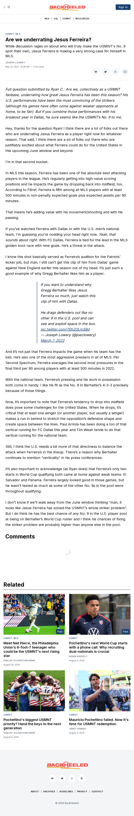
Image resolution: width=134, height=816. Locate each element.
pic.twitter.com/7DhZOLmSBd (65, 329)
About (35, 791)
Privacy (82, 791)
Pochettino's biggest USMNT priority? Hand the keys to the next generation (32, 724)
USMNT (66, 18)
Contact (97, 791)
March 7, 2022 (52, 340)
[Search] (9, 7)
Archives (49, 791)
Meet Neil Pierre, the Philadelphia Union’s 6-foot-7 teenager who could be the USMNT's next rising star (31, 649)
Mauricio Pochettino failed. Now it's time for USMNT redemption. (99, 722)
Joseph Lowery (15, 62)
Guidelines (66, 791)
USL (56, 18)
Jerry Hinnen (77, 728)
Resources (82, 18)
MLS (47, 18)
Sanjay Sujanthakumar (19, 660)
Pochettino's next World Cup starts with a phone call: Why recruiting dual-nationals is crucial (98, 647)
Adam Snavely (78, 656)
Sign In (123, 7)
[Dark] (4, 7)
